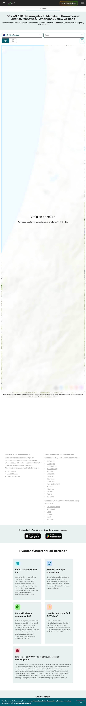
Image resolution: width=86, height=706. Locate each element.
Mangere (50, 497)
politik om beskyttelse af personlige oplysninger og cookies (51, 701)
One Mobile (11, 471)
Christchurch (51, 466)
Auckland (50, 461)
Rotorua (50, 486)
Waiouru (50, 519)
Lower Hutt (51, 481)
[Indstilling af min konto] (82, 3)
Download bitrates (12, 40)
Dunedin (50, 476)
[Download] (32, 536)
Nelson (49, 492)
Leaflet (4, 394)
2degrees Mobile (13, 476)
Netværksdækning (5, 40)
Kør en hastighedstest (69, 3)
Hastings (50, 489)
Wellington (51, 464)
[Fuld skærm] (82, 40)
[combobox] (22, 35)
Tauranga (50, 479)
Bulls (49, 517)
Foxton (49, 514)
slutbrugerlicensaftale (23, 703)
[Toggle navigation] (3, 3)
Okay (80, 702)
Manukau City (52, 469)
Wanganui (51, 509)
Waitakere (50, 471)
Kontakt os (50, 632)
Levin (49, 512)
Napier (49, 494)
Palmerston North (53, 484)
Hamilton (50, 474)
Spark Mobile (12, 474)
